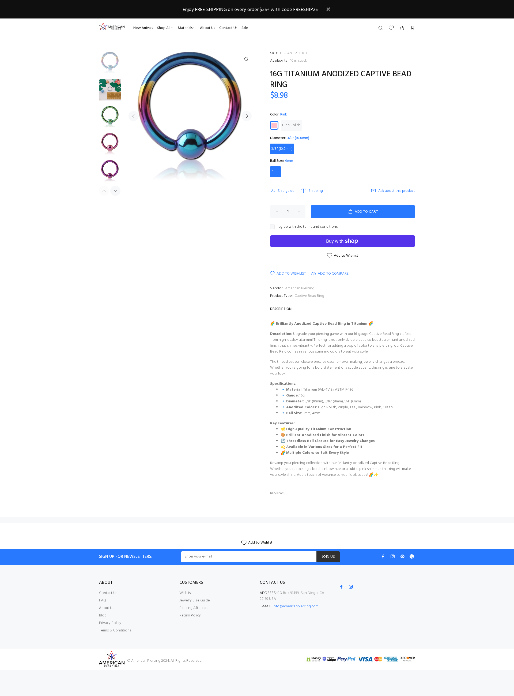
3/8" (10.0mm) (282, 149)
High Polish (291, 125)
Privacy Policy (110, 623)
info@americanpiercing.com (296, 606)
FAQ (102, 600)
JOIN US (328, 557)
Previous (133, 116)
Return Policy (190, 615)
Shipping (315, 191)
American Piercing (299, 288)
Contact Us (108, 593)
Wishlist (185, 593)
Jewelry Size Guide (194, 600)
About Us (106, 608)
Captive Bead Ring (309, 296)
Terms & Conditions (115, 630)
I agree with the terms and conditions (307, 227)
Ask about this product (396, 191)
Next (246, 116)
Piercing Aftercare (194, 608)
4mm (275, 172)
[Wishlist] (391, 27)
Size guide (286, 191)
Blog (103, 615)
